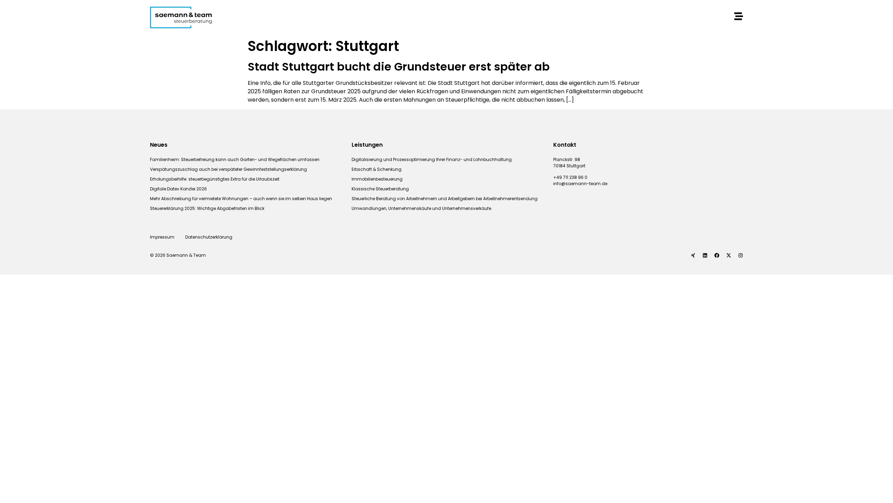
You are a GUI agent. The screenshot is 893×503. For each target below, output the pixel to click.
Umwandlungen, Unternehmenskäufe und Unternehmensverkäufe (421, 208)
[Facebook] (716, 255)
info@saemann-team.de (580, 184)
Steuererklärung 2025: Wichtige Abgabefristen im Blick (207, 208)
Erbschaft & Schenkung (377, 169)
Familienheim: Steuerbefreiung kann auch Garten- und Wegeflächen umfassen (235, 159)
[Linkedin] (705, 255)
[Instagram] (740, 255)
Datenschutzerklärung (209, 237)
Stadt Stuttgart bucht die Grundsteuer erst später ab (399, 66)
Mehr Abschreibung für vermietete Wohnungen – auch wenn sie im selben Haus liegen (241, 199)
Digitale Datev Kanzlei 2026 (178, 189)
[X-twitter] (728, 255)
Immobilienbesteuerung (377, 179)
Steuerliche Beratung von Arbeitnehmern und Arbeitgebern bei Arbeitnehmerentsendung (445, 199)
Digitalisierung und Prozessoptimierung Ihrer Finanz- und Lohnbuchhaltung (432, 159)
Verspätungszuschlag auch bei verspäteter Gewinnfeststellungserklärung (228, 169)
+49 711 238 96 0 (570, 177)
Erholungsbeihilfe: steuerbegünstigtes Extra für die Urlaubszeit (214, 179)
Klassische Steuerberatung (380, 189)
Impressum (162, 237)
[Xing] (693, 255)
